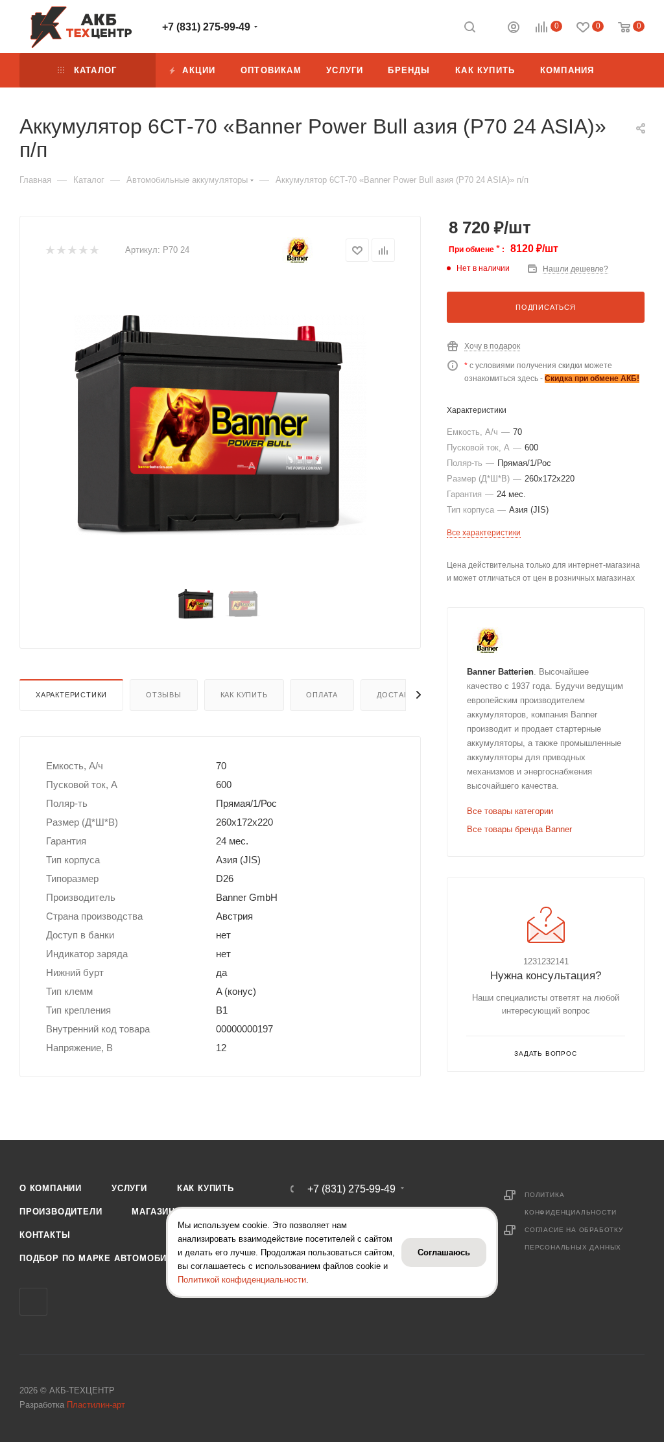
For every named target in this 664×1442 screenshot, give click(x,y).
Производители (60, 1211)
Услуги (129, 1188)
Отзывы (164, 695)
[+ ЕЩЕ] (626, 70)
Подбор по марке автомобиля (99, 1258)
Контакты (44, 1235)
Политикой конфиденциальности (242, 1280)
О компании (50, 1188)
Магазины (158, 1211)
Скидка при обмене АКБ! (592, 378)
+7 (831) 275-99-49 (206, 26)
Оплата (322, 695)
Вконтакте (33, 1302)
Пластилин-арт (96, 1405)
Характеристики (71, 695)
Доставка (397, 695)
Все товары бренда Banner (519, 829)
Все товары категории (510, 811)
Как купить (244, 695)
